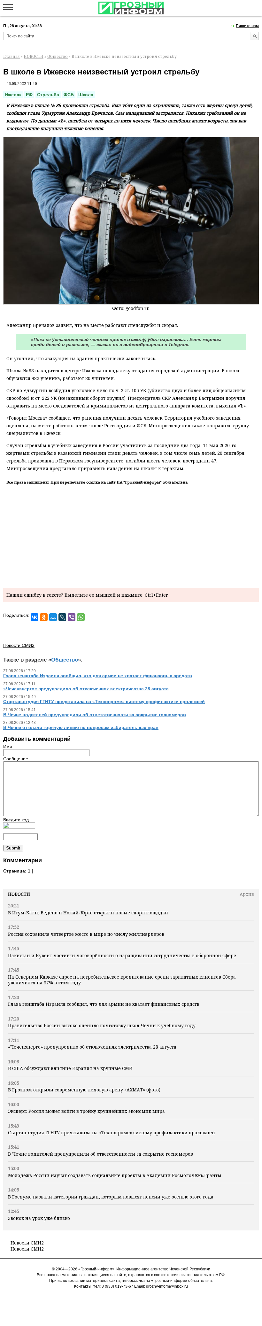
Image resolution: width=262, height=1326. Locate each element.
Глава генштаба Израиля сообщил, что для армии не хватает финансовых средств (103, 1004)
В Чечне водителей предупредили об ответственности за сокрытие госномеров (100, 1154)
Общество (57, 56)
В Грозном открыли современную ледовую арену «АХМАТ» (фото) (84, 1090)
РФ (29, 94)
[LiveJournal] (62, 617)
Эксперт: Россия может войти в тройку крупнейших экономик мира (86, 1111)
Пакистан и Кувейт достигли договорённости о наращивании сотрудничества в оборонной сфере (122, 955)
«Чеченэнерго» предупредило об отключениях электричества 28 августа (92, 1047)
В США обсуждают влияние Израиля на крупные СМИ (70, 1068)
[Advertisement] (131, 535)
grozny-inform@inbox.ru (167, 1286)
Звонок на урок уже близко (39, 1218)
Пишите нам (247, 26)
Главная (11, 56)
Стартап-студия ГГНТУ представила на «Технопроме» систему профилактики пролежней (111, 1132)
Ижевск (13, 94)
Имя (7, 746)
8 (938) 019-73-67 (117, 1286)
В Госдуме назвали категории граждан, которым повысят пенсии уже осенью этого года (110, 1197)
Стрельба (48, 94)
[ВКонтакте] (34, 617)
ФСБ (69, 94)
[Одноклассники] (44, 617)
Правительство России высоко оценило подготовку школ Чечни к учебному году (102, 1025)
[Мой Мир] (53, 617)
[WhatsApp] (81, 617)
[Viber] (71, 617)
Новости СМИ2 (27, 1243)
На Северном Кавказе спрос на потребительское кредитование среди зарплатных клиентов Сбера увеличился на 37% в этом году (122, 980)
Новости (19, 894)
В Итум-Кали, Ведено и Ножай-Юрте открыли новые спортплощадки (88, 913)
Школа (85, 94)
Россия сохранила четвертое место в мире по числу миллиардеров (86, 934)
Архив (247, 894)
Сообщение (15, 758)
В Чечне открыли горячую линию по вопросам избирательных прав (80, 727)
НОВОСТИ (33, 56)
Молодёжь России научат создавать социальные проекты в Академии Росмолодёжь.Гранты (114, 1175)
